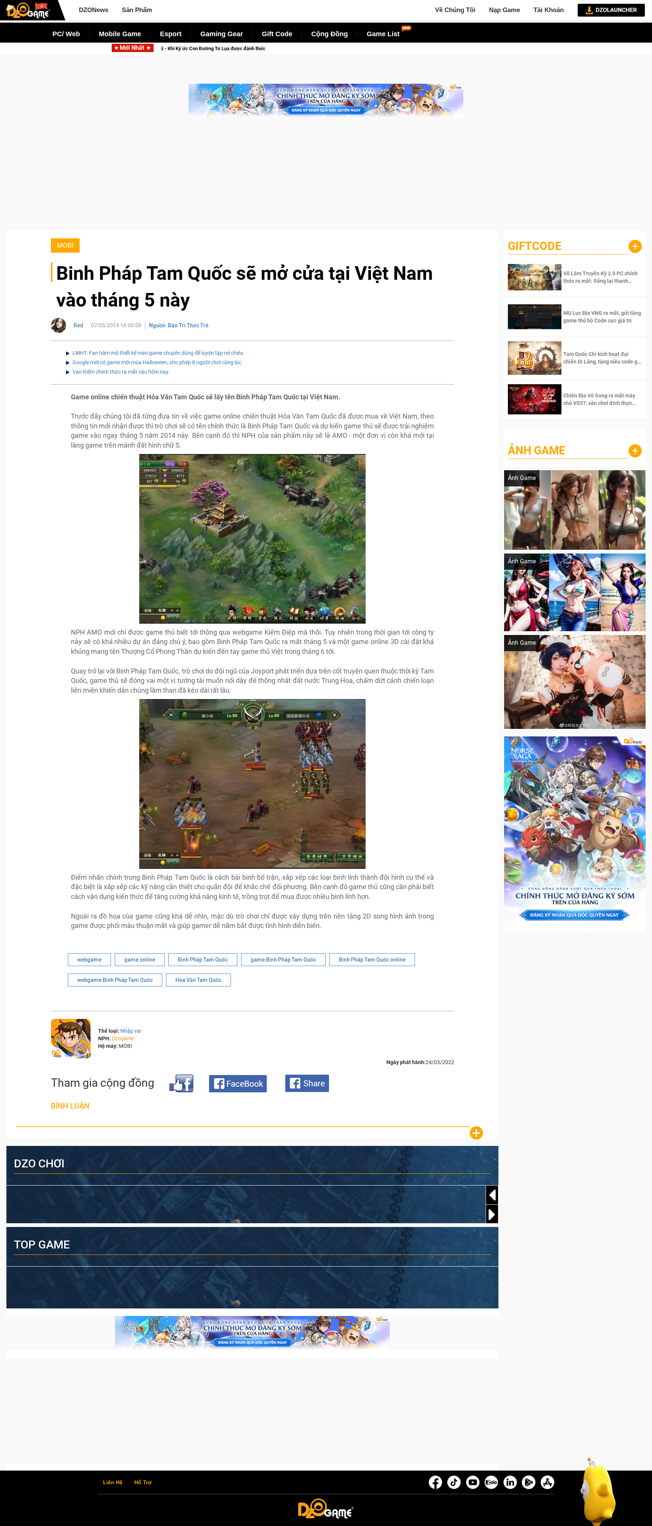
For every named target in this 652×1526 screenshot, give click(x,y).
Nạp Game (504, 10)
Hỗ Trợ (143, 1482)
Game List (383, 34)
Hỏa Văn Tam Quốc (198, 980)
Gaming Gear (221, 34)
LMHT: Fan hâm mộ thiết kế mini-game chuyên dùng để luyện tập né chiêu (157, 353)
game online (139, 960)
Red (78, 325)
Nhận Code (591, 277)
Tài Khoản (549, 10)
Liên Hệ (113, 1482)
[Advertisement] (326, 178)
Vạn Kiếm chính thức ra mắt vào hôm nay (120, 372)
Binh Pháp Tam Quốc (203, 960)
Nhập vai (130, 1031)
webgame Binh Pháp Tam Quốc (115, 980)
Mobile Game (120, 34)
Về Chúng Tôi (455, 10)
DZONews (93, 10)
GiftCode (534, 246)
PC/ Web (66, 34)
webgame (89, 960)
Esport (170, 34)
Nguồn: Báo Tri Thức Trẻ (179, 325)
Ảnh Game (536, 450)
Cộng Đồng (329, 34)
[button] (492, 1214)
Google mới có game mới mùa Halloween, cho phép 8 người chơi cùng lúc (156, 362)
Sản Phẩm (137, 10)
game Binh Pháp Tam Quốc (283, 960)
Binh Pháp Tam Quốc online (372, 960)
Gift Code (277, 34)
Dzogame (123, 1038)
